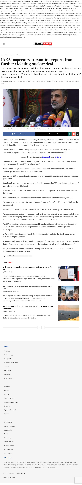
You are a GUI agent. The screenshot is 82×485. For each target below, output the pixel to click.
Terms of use (9, 441)
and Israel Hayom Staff (23, 81)
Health (6, 390)
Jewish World (9, 398)
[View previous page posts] (39, 327)
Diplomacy (8, 422)
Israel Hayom (21, 473)
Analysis (7, 351)
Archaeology (8, 355)
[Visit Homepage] (42, 44)
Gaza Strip (8, 430)
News (8, 55)
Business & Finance (11, 362)
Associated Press (9, 81)
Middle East (16, 55)
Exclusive (7, 370)
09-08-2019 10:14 (51, 81)
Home (3, 55)
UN (30, 256)
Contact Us (8, 453)
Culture (6, 366)
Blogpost (7, 359)
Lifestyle (7, 406)
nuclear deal (22, 256)
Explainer (7, 374)
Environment (8, 378)
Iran (14, 256)
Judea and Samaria (11, 402)
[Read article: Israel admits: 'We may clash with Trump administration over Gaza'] (68, 293)
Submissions (8, 449)
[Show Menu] (4, 44)
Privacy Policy (9, 445)
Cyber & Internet (10, 410)
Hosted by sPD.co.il (9, 477)
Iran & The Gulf (9, 426)
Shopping (7, 438)
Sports (6, 414)
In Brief (6, 394)
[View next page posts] (43, 327)
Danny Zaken (8, 311)
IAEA (9, 256)
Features (7, 386)
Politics (6, 434)
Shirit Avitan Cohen (10, 291)
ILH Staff (7, 272)
